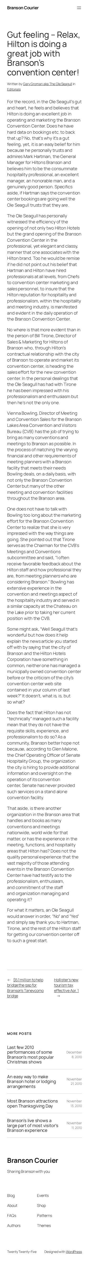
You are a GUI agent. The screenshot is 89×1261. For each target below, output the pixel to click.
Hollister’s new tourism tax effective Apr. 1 (66, 985)
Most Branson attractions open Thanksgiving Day (32, 1103)
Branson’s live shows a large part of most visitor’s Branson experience (32, 1125)
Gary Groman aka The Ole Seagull (47, 84)
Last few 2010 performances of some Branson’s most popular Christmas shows (30, 1054)
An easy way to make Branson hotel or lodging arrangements (31, 1081)
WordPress (74, 1251)
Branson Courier (23, 7)
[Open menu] (79, 8)
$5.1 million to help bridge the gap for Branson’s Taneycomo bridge (25, 988)
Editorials (14, 89)
